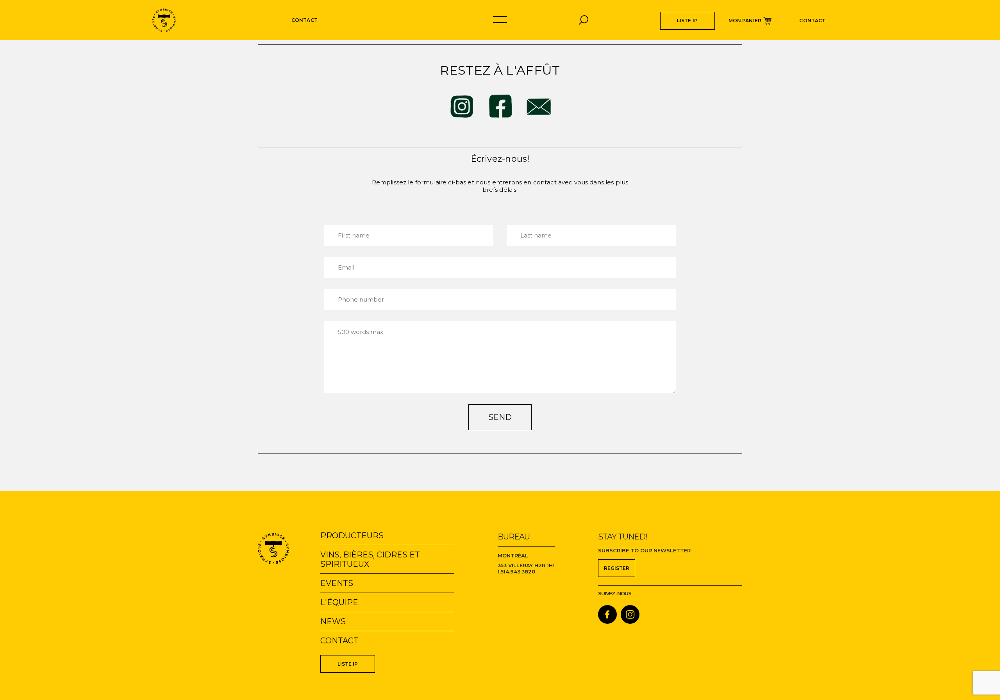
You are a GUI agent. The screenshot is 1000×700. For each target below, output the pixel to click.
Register (616, 568)
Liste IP (687, 20)
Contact (812, 20)
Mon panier (745, 20)
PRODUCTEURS (352, 535)
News (333, 621)
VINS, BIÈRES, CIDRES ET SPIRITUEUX (370, 559)
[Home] (164, 20)
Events (336, 583)
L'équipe (339, 602)
